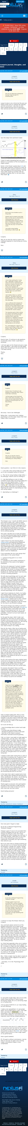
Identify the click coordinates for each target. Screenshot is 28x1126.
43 (20, 49)
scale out (24, 607)
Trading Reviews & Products (9, 1094)
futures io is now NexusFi (8, 1092)
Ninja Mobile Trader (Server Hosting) (11, 1099)
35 (15, 49)
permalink (24, 71)
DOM (17, 1030)
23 (20, 45)
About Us (5, 1122)
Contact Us (11, 1122)
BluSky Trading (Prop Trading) (9, 1095)
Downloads (19, 1124)
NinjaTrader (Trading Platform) (9, 1102)
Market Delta (4, 598)
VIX (22, 166)
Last (3, 53)
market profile (5, 542)
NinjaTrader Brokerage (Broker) (10, 1097)
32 (2, 49)
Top (24, 1124)
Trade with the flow (15, 81)
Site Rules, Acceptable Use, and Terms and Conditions (13, 1123)
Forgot (19, 4)
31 (25, 45)
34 (11, 49)
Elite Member (14, 199)
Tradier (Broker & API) (7, 1101)
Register (4, 1)
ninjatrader (15, 1012)
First (11, 45)
